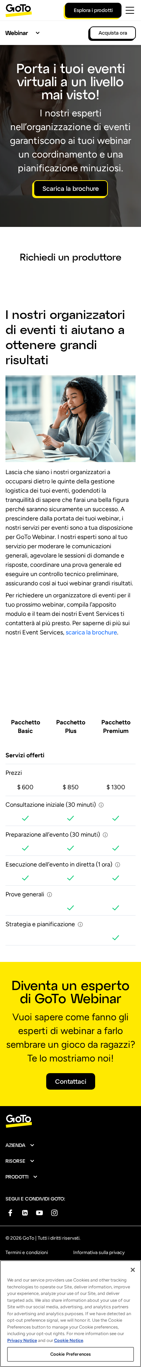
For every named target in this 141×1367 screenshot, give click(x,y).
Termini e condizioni (26, 1252)
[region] (70, 1313)
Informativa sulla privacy (99, 1252)
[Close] (132, 1269)
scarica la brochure (91, 632)
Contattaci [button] (70, 1081)
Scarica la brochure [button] (70, 188)
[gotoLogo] (18, 10)
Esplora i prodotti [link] (93, 10)
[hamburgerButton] (130, 10)
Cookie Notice (68, 1340)
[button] (20, 1145)
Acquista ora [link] (113, 33)
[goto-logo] (70, 1121)
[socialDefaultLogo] (10, 1212)
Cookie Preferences (70, 1354)
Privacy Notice (22, 1340)
